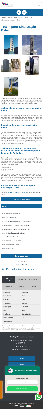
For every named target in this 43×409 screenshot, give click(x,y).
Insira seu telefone (22, 378)
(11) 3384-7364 (22, 264)
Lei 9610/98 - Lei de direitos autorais (25, 329)
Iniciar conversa (22, 389)
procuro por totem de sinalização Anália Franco (16, 221)
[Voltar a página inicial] (7, 4)
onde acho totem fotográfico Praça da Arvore (16, 225)
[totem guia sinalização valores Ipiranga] (32, 65)
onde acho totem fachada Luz (11, 214)
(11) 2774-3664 (13, 192)
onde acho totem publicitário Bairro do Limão (16, 229)
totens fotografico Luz (8, 248)
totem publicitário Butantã (10, 237)
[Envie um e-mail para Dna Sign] (24, 12)
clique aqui (23, 192)
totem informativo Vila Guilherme (12, 241)
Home (22, 358)
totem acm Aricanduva (9, 217)
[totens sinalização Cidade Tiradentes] (11, 45)
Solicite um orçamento (21, 199)
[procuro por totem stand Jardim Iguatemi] (11, 65)
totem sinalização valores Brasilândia (13, 233)
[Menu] (39, 4)
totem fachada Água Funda (10, 245)
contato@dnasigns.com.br (22, 349)
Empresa (22, 365)
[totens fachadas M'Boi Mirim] (32, 45)
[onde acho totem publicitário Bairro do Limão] (11, 86)
